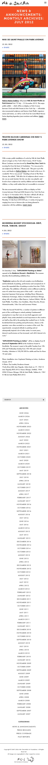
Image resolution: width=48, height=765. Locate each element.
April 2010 (24, 650)
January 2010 (24, 660)
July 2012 (24, 579)
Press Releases (24, 730)
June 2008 (24, 694)
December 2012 (24, 565)
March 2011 (24, 619)
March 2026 (24, 416)
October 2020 (24, 457)
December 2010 (24, 629)
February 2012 (24, 592)
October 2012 (24, 572)
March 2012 (24, 589)
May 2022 (24, 440)
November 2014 (24, 545)
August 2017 (24, 491)
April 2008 (24, 697)
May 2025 (24, 420)
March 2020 (24, 464)
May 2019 (24, 471)
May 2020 (24, 460)
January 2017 (24, 501)
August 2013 (24, 555)
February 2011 (24, 623)
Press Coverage (24, 733)
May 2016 (24, 525)
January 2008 (24, 707)
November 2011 (24, 602)
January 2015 (24, 538)
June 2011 (24, 609)
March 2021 (24, 454)
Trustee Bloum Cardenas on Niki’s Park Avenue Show (22, 138)
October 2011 (24, 606)
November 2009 (24, 663)
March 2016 (24, 528)
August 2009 (24, 673)
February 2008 (24, 704)
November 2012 (24, 569)
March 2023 (24, 430)
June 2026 (24, 413)
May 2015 (24, 535)
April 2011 (24, 616)
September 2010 (24, 640)
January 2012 (24, 596)
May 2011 (24, 613)
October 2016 (24, 508)
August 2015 (24, 531)
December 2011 (24, 599)
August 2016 (24, 514)
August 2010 (24, 643)
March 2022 (24, 443)
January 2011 (24, 626)
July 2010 (24, 646)
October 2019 (24, 467)
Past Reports (24, 737)
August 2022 (24, 437)
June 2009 (24, 677)
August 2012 (24, 575)
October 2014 (24, 548)
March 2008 (24, 701)
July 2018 (24, 477)
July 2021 (24, 450)
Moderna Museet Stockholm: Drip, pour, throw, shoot (22, 224)
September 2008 (24, 690)
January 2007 (24, 714)
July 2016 (24, 518)
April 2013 (24, 562)
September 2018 (24, 474)
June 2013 (24, 558)
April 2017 (24, 494)
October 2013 (24, 552)
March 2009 (24, 680)
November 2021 (24, 447)
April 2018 (24, 481)
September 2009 (24, 670)
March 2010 (24, 653)
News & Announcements (24, 727)
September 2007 (24, 711)
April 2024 (24, 423)
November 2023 (24, 427)
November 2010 (24, 633)
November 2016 (24, 504)
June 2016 (24, 521)
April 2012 (24, 586)
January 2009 (24, 684)
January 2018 (24, 484)
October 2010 (24, 636)
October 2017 (24, 487)
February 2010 (24, 657)
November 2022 (24, 433)
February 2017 (24, 498)
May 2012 (24, 582)
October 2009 (24, 667)
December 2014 (24, 542)
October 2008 (24, 687)
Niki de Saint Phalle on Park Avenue (23, 39)
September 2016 (24, 511)
